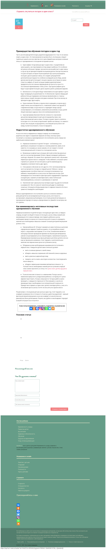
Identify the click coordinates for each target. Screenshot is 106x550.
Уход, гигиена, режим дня (26, 441)
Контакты (21, 488)
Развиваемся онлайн (59, 6)
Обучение (21, 436)
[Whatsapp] (46, 308)
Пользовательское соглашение (36, 542)
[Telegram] (49, 308)
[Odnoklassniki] (34, 308)
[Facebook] (37, 308)
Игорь (21, 360)
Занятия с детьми (24, 462)
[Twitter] (18, 514)
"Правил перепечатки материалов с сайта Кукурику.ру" (30, 538)
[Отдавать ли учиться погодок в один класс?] (46, 45)
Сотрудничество (23, 486)
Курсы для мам (23, 472)
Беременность (34, 6)
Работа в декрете (23, 490)
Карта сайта (20, 542)
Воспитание (22, 431)
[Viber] (43, 308)
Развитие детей (23, 429)
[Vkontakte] (31, 308)
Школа (88, 11)
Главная (73, 11)
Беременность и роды (25, 427)
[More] (53, 308)
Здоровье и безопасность (26, 434)
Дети (46, 6)
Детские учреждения (81, 11)
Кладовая (21, 465)
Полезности (75, 6)
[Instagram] (40, 308)
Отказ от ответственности (76, 542)
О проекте (21, 483)
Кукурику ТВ (88, 6)
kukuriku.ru (19, 445)
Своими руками (23, 467)
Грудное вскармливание (26, 438)
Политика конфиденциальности (56, 542)
